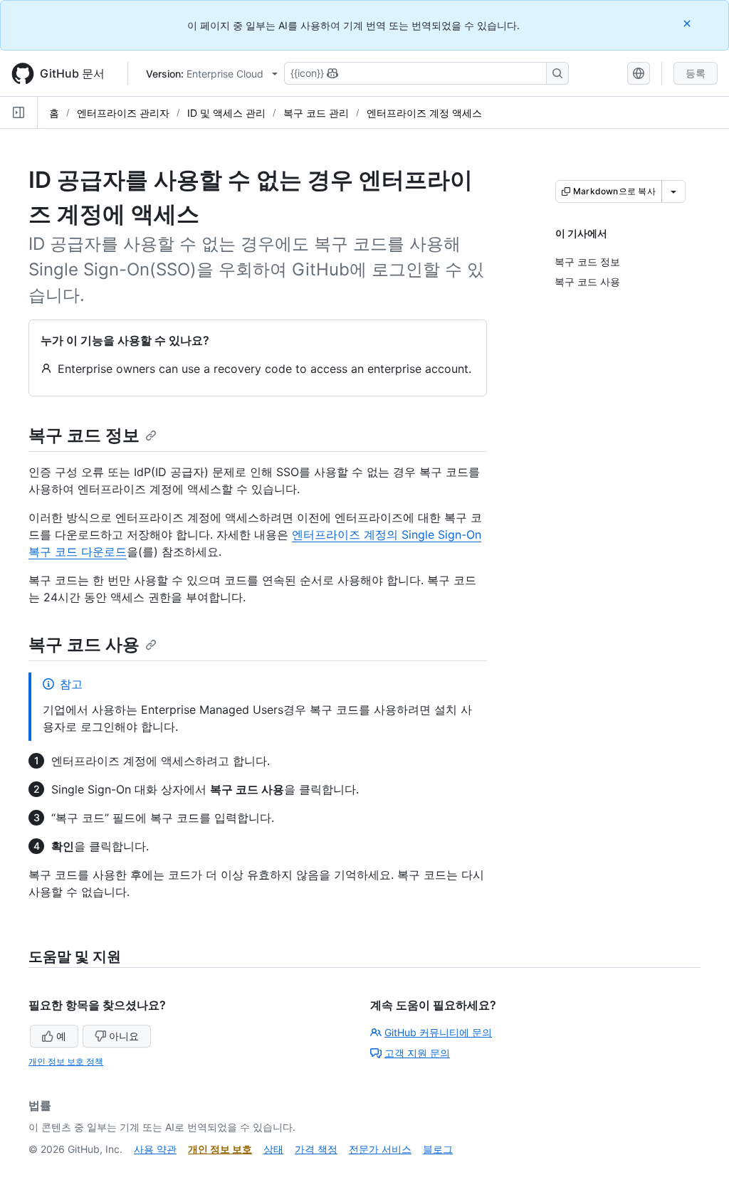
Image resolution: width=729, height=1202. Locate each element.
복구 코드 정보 (84, 435)
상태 (273, 1149)
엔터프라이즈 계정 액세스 (424, 113)
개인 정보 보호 (220, 1149)
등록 (696, 73)
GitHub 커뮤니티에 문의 (438, 1032)
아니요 (124, 1036)
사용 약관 (155, 1149)
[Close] (688, 23)
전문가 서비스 (380, 1149)
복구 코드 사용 (84, 644)
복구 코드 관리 (316, 113)
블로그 (438, 1149)
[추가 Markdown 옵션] (673, 191)
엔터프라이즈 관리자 (123, 113)
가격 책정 (316, 1149)
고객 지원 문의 (417, 1053)
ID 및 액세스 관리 (226, 113)
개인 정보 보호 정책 (65, 1061)
